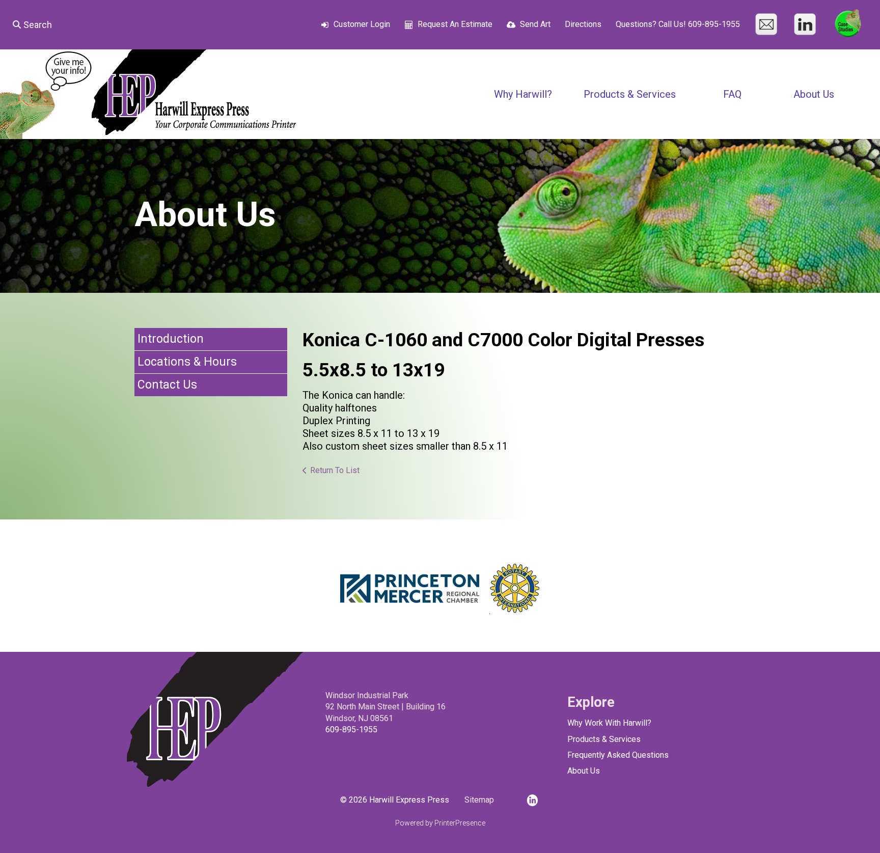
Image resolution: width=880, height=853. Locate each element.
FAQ (732, 94)
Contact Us (167, 385)
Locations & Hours (187, 362)
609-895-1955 (351, 729)
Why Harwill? (523, 94)
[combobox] (69, 24)
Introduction (171, 339)
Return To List (335, 470)
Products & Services (630, 94)
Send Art (535, 24)
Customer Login (362, 24)
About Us (813, 94)
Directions (583, 24)
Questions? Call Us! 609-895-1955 (678, 24)
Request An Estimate (455, 24)
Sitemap (479, 800)
